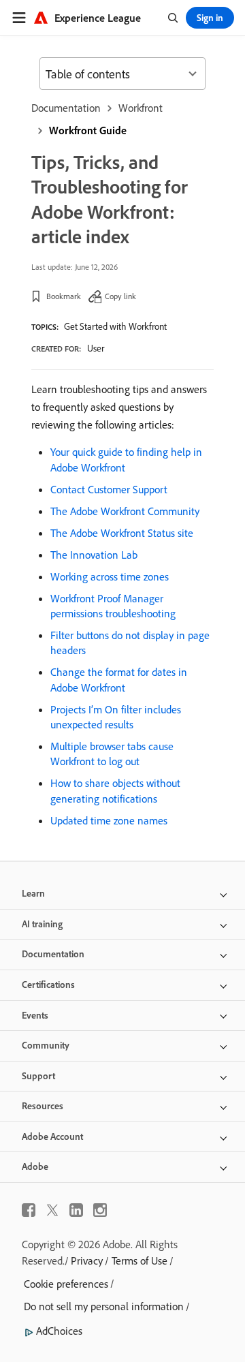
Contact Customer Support (108, 489)
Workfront (140, 107)
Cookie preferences (66, 1283)
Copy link (120, 296)
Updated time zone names (108, 820)
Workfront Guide (88, 130)
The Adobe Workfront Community (124, 511)
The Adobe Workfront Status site (121, 533)
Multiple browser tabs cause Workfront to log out (112, 753)
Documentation (66, 107)
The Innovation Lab (93, 554)
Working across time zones (109, 576)
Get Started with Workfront (115, 326)
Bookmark (63, 296)
